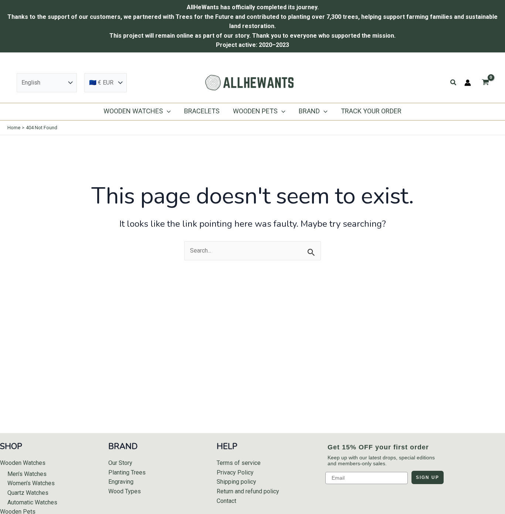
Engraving (120, 481)
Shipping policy (236, 481)
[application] (167, 111)
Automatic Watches (32, 502)
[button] (453, 82)
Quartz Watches (27, 492)
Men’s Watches (27, 473)
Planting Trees (127, 472)
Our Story (120, 462)
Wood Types (124, 491)
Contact (226, 500)
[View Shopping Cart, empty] (485, 82)
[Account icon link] (467, 82)
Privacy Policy (235, 472)
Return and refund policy (248, 491)
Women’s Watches (31, 483)
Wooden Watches (22, 462)
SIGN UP (427, 477)
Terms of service (239, 462)
